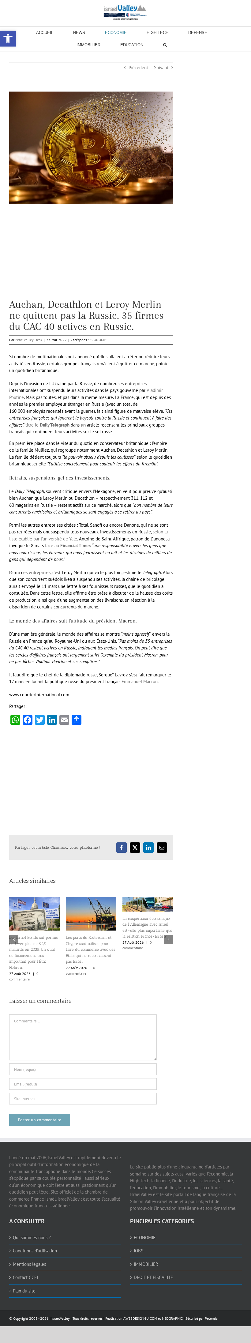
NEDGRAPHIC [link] (172, 1318)
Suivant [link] (161, 67)
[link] (125, 12)
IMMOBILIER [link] (146, 1264)
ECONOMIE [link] (98, 339)
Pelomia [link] (211, 1318)
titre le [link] (47, 425)
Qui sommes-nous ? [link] (32, 1237)
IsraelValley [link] (60, 1318)
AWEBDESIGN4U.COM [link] (140, 1318)
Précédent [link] (138, 67)
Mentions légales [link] (29, 1264)
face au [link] (68, 545)
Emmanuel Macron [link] (140, 681)
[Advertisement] (91, 256)
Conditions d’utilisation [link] (35, 1251)
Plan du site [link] (24, 1291)
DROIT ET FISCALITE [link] (153, 1277)
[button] (13, 939)
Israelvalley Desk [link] (28, 339)
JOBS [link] (138, 1251)
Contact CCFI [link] (25, 1277)
